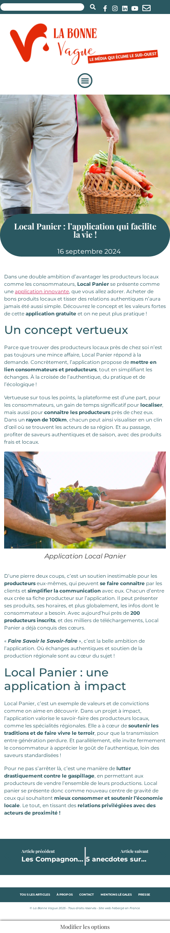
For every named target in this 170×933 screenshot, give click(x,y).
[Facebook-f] (105, 8)
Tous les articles (35, 894)
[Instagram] (115, 8)
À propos (65, 894)
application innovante (42, 291)
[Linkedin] (125, 8)
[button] (85, 80)
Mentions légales (116, 894)
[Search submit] (93, 7)
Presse (144, 894)
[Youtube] (135, 8)
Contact (86, 894)
